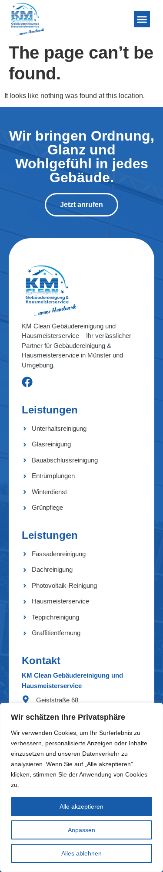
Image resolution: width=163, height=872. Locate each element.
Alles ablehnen (81, 853)
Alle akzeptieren (81, 806)
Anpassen (81, 829)
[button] (142, 19)
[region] (81, 787)
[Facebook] (27, 382)
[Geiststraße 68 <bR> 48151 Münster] (26, 699)
